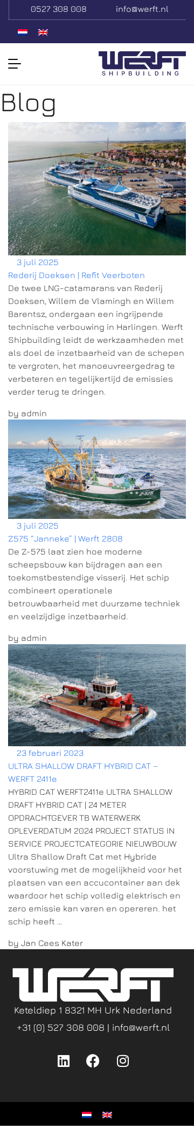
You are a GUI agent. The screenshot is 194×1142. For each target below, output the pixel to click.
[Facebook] (93, 1060)
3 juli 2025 (37, 262)
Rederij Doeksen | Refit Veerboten (76, 275)
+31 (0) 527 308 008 (62, 1027)
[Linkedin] (63, 1060)
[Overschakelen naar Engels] (43, 31)
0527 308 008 (59, 8)
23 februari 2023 (49, 753)
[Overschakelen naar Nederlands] (22, 31)
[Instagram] (122, 1060)
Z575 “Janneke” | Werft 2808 (65, 538)
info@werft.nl (142, 8)
